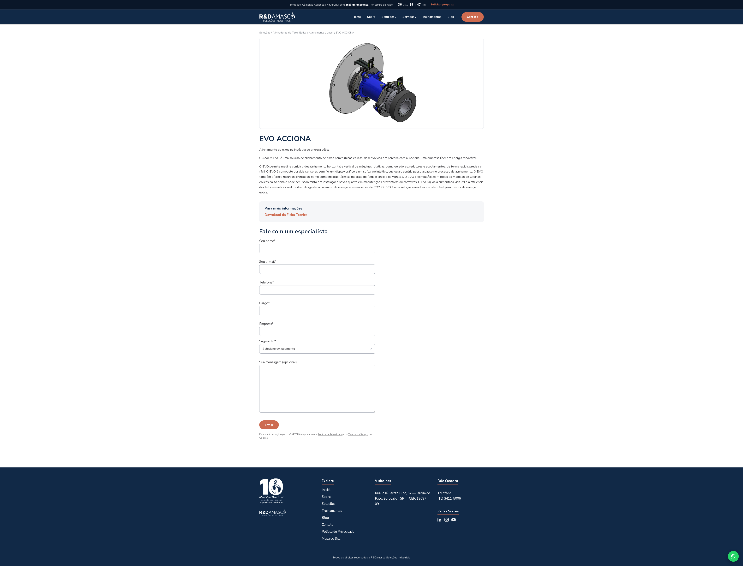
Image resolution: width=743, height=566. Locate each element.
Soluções (388, 17)
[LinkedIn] (439, 520)
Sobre (371, 17)
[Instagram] (446, 520)
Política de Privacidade (330, 434)
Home (357, 17)
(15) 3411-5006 (449, 498)
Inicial (326, 490)
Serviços (408, 17)
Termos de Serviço (358, 434)
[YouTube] (453, 520)
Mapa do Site (331, 538)
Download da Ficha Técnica (286, 215)
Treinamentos (431, 17)
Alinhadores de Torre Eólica (289, 32)
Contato (472, 17)
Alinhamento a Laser (321, 32)
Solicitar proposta (442, 4)
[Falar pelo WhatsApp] (733, 556)
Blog (451, 17)
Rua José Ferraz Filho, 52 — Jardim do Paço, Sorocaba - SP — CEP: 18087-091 (402, 498)
